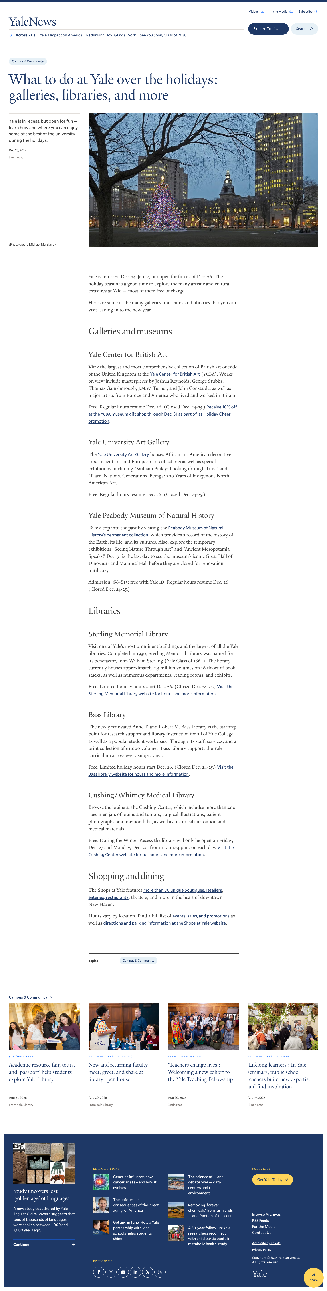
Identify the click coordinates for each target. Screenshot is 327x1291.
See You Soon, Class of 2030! (164, 35)
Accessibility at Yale (266, 1243)
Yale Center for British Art (175, 374)
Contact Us (261, 1232)
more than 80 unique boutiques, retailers (182, 890)
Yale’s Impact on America (61, 35)
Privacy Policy (262, 1249)
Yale (259, 1274)
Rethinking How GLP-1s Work (111, 35)
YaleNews (33, 22)
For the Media (264, 1226)
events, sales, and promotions (201, 916)
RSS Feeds (260, 1220)
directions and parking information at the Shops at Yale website (164, 923)
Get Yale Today (270, 1179)
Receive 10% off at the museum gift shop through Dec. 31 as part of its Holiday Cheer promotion (163, 414)
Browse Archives (266, 1214)
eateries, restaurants (109, 897)
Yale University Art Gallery (123, 454)
